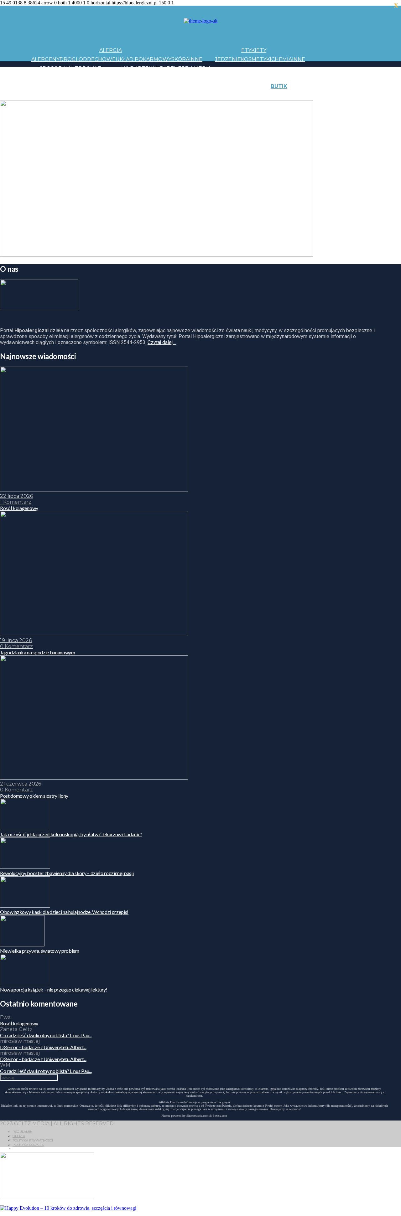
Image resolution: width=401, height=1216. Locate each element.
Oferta (19, 1136)
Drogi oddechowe (88, 59)
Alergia (110, 50)
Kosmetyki (256, 59)
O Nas (313, 95)
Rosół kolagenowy (19, 1023)
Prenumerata (369, 95)
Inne (195, 59)
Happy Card (80, 95)
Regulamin (23, 1132)
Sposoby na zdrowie (70, 68)
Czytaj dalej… (162, 342)
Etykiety (253, 50)
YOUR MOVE (248, 95)
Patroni (182, 77)
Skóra (180, 59)
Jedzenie (228, 59)
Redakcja (335, 95)
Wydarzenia (140, 68)
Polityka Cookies (28, 1145)
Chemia (281, 59)
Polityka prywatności (33, 1140)
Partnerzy (176, 68)
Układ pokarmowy (143, 59)
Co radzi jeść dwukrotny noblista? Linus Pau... (45, 1035)
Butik (279, 86)
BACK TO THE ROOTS (125, 95)
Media (202, 68)
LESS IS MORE (171, 95)
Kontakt (341, 86)
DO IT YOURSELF (210, 95)
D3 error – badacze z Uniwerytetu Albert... (43, 1047)
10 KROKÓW (47, 95)
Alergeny (45, 59)
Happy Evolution (142, 86)
